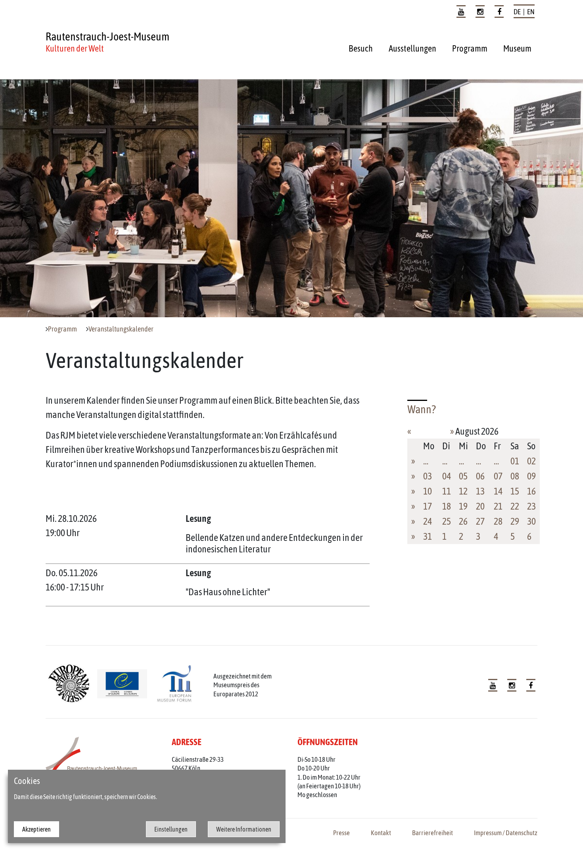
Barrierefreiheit (432, 833)
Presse (341, 833)
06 (480, 476)
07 (498, 476)
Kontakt (381, 833)
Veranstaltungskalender (120, 329)
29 (514, 521)
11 (446, 491)
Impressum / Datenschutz (505, 833)
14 (498, 491)
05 (463, 476)
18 (446, 506)
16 (531, 491)
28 (498, 521)
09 (531, 476)
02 (531, 461)
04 (446, 476)
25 (446, 521)
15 (514, 491)
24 (427, 521)
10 (427, 491)
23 (531, 506)
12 (463, 491)
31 (427, 536)
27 (480, 521)
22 (514, 506)
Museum (517, 48)
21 (498, 506)
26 (463, 521)
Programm (469, 48)
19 (463, 506)
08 (514, 476)
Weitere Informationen (243, 829)
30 (531, 521)
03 (427, 476)
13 (480, 491)
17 (427, 506)
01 (514, 461)
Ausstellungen (412, 48)
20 (480, 506)
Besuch (361, 48)
